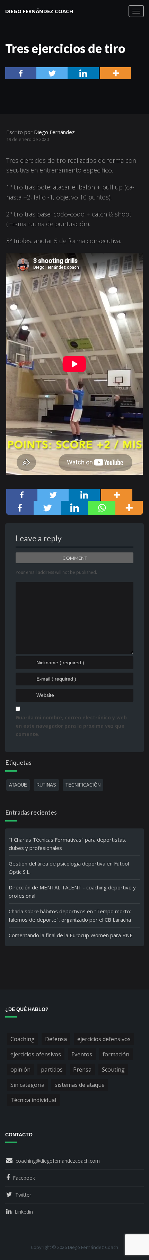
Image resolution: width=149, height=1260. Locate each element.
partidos (52, 1069)
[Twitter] (52, 73)
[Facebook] (20, 73)
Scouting (113, 1069)
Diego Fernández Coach (39, 11)
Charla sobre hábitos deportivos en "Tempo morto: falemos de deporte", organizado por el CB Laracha (70, 915)
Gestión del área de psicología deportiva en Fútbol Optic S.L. (69, 867)
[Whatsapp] (101, 508)
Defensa (56, 1039)
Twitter (23, 1194)
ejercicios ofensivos (35, 1054)
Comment (74, 558)
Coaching (22, 1039)
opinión (20, 1069)
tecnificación (82, 785)
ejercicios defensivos (104, 1039)
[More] (116, 73)
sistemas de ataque (80, 1085)
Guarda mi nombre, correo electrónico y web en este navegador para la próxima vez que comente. (71, 725)
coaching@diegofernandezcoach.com (58, 1160)
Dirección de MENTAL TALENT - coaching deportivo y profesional (72, 891)
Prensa (82, 1069)
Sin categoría (27, 1085)
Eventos (81, 1054)
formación (116, 1054)
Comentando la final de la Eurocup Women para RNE (71, 935)
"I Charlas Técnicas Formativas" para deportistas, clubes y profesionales (67, 843)
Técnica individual (33, 1100)
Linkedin (24, 1211)
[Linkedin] (83, 73)
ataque (18, 785)
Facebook (24, 1177)
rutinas (46, 785)
